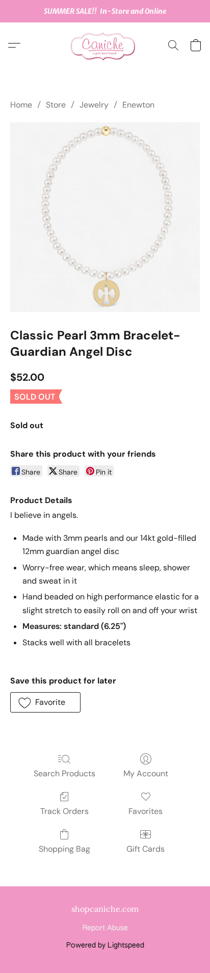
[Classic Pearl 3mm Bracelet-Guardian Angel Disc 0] (105, 217)
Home (21, 104)
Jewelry (94, 104)
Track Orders (64, 811)
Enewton (138, 104)
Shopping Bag (64, 849)
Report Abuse (105, 928)
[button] (105, 45)
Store (56, 104)
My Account (145, 773)
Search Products (64, 773)
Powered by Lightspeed (105, 945)
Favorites (145, 811)
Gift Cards (145, 849)
